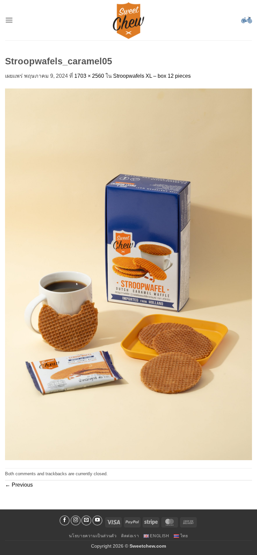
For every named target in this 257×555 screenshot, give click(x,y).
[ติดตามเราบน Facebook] (65, 520)
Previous (19, 485)
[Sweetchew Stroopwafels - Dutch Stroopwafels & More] (128, 20)
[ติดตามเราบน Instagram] (76, 520)
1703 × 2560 (89, 76)
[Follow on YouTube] (97, 520)
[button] (9, 20)
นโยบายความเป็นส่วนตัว (92, 536)
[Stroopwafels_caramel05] (128, 273)
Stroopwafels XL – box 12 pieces (152, 76)
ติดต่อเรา (130, 536)
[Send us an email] (86, 520)
